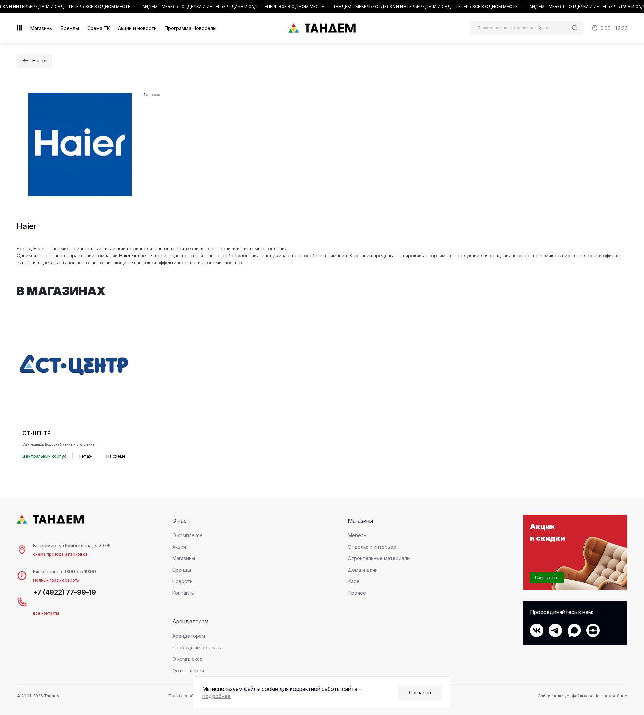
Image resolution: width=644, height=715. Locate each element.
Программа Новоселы (190, 28)
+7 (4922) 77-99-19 (64, 592)
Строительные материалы (379, 558)
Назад (39, 60)
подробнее (615, 695)
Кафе (354, 581)
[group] (74, 385)
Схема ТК (98, 28)
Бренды (70, 28)
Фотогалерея (188, 670)
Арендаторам (188, 636)
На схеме (116, 456)
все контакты (46, 613)
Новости (182, 581)
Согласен (420, 692)
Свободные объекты (197, 647)
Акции (179, 547)
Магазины (41, 28)
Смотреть (547, 577)
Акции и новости (137, 28)
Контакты (183, 593)
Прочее (357, 593)
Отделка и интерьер (372, 547)
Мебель (357, 535)
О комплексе (187, 535)
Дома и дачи (363, 570)
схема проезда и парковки (60, 554)
